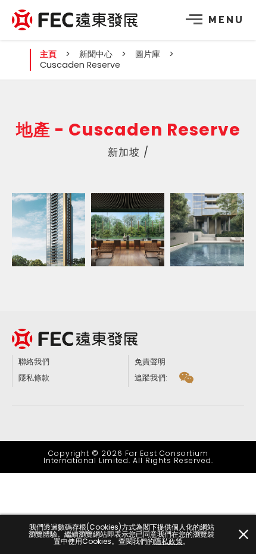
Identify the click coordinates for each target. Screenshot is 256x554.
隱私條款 (33, 378)
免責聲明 (150, 362)
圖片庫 (147, 54)
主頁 (48, 54)
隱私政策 (168, 541)
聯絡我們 (33, 362)
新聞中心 (96, 54)
